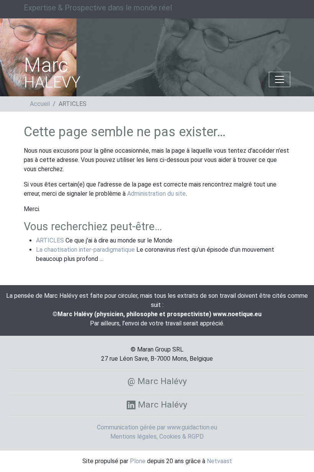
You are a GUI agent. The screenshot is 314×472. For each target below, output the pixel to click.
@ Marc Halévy (157, 381)
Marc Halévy (161, 404)
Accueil (40, 103)
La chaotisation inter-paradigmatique (85, 249)
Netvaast (219, 461)
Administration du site (156, 193)
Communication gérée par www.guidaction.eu (157, 427)
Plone (138, 461)
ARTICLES (50, 240)
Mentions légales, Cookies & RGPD (157, 436)
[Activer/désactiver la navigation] (279, 79)
